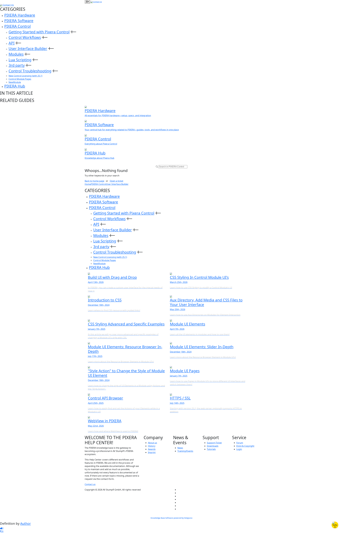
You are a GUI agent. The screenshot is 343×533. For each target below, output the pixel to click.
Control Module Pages (20, 79)
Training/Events (185, 451)
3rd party (17, 65)
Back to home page (94, 180)
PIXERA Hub (14, 86)
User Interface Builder (28, 48)
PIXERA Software (18, 20)
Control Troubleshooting (30, 70)
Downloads (212, 445)
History (151, 445)
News (180, 447)
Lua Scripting (20, 59)
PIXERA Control (17, 26)
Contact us (90, 484)
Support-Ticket (214, 442)
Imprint (152, 452)
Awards (152, 449)
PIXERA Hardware (19, 15)
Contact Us (97, 2)
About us (152, 442)
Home (88, 184)
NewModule (15, 82)
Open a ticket (116, 180)
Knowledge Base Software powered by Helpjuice (171, 518)
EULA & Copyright (245, 445)
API (11, 42)
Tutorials (211, 449)
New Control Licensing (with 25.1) (25, 75)
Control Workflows (25, 37)
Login (239, 449)
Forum (239, 442)
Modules (16, 54)
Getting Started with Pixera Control (39, 31)
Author (25, 523)
